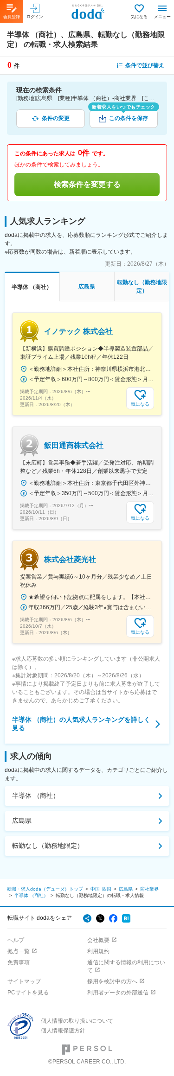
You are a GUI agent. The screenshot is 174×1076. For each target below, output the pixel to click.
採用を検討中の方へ (112, 981)
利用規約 (98, 951)
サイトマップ (24, 981)
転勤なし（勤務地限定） (48, 845)
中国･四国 (100, 888)
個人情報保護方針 (63, 1030)
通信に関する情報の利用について (126, 966)
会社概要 (98, 940)
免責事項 (18, 962)
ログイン (34, 16)
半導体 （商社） (35, 795)
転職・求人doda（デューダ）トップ (45, 888)
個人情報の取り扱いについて (77, 1021)
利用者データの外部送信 (117, 992)
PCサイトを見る (28, 992)
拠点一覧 (18, 951)
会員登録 (11, 16)
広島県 (22, 820)
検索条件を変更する (87, 184)
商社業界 (149, 888)
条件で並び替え (144, 65)
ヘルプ (15, 940)
